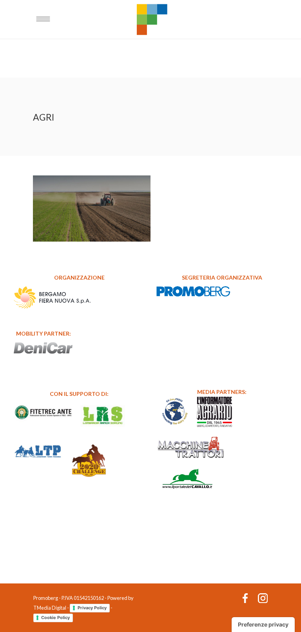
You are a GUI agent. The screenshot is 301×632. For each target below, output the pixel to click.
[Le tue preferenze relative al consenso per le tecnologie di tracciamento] (263, 624)
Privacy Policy (92, 607)
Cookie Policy (55, 617)
